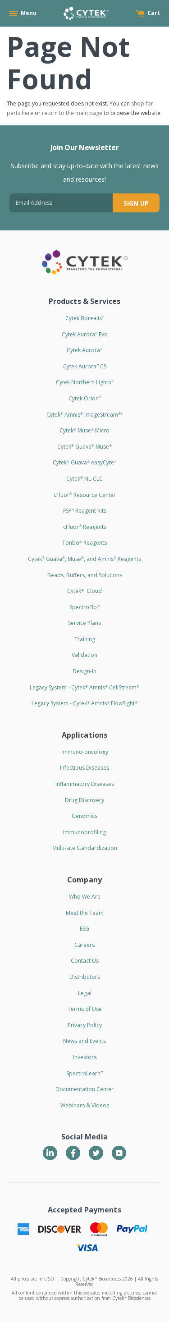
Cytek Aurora (84, 350)
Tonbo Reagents (84, 542)
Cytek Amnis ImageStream (84, 414)
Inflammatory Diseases (84, 784)
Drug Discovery (84, 800)
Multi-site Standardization (84, 848)
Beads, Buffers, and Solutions (84, 575)
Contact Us (85, 960)
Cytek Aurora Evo (85, 334)
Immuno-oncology (84, 752)
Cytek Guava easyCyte (84, 462)
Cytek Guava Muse (84, 446)
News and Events (84, 1041)
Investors (84, 1057)
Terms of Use (85, 1009)
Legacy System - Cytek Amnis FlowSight (84, 703)
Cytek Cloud (84, 591)
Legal (84, 993)
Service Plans (84, 623)
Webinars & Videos (84, 1105)
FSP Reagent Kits (84, 510)
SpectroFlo (84, 607)
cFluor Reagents (84, 527)
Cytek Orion (85, 398)
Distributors (84, 977)
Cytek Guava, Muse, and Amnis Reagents (84, 559)
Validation (84, 655)
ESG (84, 928)
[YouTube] (119, 1153)
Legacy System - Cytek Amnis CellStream (84, 687)
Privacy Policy (85, 1025)
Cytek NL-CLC (84, 478)
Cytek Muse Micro (84, 430)
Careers (84, 945)
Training (84, 639)
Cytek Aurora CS (84, 366)
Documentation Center (84, 1089)
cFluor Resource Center (85, 495)
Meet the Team (85, 913)
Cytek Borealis (84, 318)
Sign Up (136, 203)
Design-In (84, 671)
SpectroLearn (84, 1073)
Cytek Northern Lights (84, 382)
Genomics (84, 816)
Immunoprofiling (84, 832)
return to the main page (72, 113)
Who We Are (84, 896)
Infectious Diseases (84, 767)
